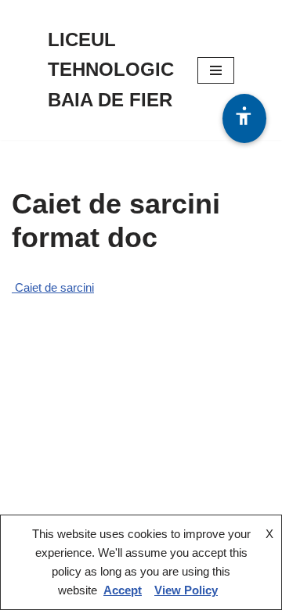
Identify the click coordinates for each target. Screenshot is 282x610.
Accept (122, 590)
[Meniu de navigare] (215, 70)
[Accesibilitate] (244, 118)
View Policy (186, 590)
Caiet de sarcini (53, 287)
